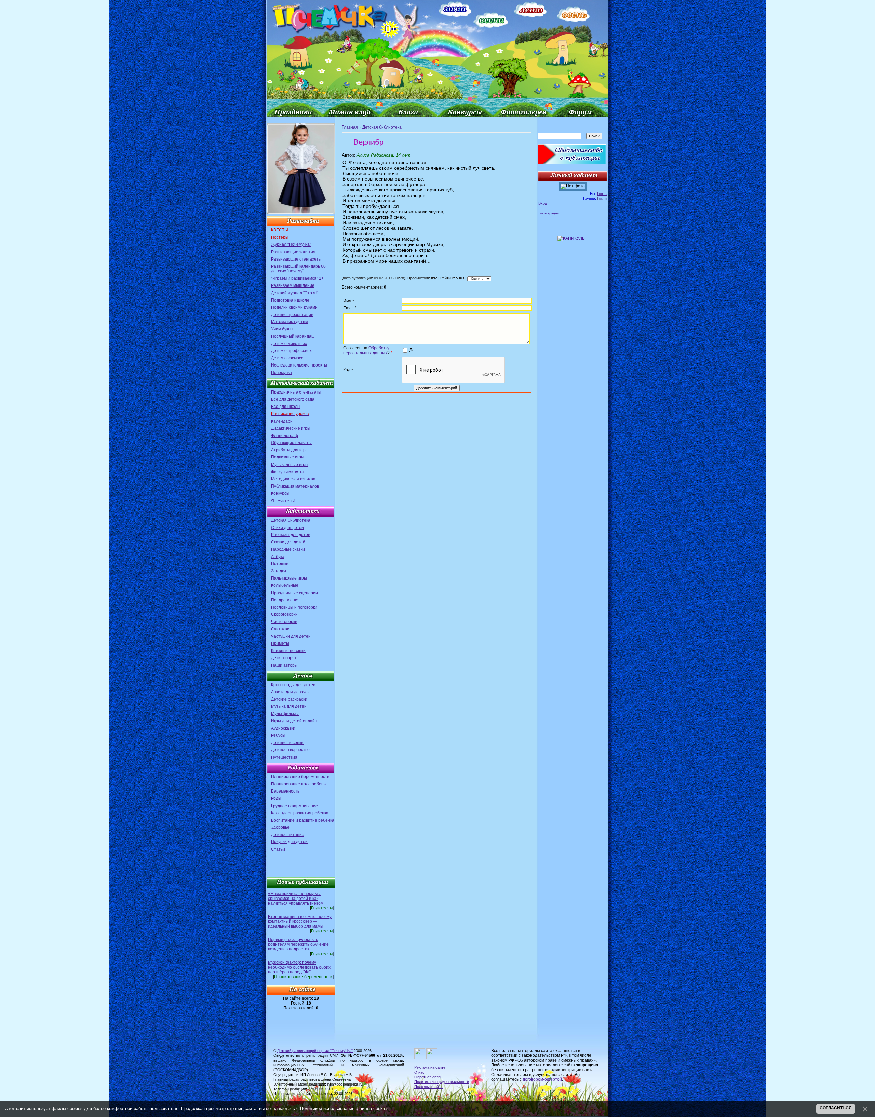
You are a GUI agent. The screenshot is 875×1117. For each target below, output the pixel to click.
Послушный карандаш (293, 336)
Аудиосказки (283, 728)
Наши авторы (284, 665)
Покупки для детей (289, 841)
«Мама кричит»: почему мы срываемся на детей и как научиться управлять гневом (295, 898)
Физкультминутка (287, 471)
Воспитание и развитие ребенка (302, 820)
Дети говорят (284, 657)
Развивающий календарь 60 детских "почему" (298, 269)
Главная (350, 127)
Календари (282, 421)
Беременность (285, 791)
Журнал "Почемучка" (291, 244)
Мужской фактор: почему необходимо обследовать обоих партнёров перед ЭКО (299, 967)
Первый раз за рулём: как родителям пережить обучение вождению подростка (298, 944)
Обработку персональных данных (366, 350)
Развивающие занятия (293, 252)
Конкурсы (280, 493)
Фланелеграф (284, 435)
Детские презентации (292, 314)
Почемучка (281, 372)
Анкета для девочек (290, 692)
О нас (419, 1072)
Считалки (280, 629)
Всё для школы (285, 406)
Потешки (279, 563)
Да (412, 350)
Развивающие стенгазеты (296, 259)
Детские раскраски (289, 699)
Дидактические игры (290, 428)
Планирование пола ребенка (299, 784)
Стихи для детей (287, 527)
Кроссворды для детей (293, 684)
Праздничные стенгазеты (296, 392)
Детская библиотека (290, 520)
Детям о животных (289, 343)
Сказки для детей (288, 542)
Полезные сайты (428, 1087)
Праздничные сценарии (294, 592)
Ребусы (278, 735)
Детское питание (287, 834)
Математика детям (289, 321)
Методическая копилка (293, 479)
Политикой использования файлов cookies (344, 1108)
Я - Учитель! (283, 500)
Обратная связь (428, 1077)
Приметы (280, 643)
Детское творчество (290, 749)
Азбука (277, 556)
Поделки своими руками (294, 307)
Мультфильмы (285, 713)
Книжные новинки (288, 650)
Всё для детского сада (292, 399)
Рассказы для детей (290, 534)
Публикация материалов (295, 486)
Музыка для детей (289, 706)
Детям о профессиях (291, 350)
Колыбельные (284, 585)
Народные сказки (288, 549)
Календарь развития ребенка (299, 813)
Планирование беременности (300, 776)
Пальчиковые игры (289, 578)
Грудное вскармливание (294, 805)
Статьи (278, 849)
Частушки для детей (291, 636)
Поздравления (285, 600)
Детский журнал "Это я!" (294, 293)
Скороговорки (284, 614)
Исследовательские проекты (299, 365)
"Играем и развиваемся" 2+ (297, 278)
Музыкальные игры (289, 464)
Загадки (278, 571)
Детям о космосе (287, 358)
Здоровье (280, 827)
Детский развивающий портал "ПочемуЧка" (315, 1051)
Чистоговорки (284, 621)
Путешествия (284, 757)
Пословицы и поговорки (294, 607)
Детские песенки (287, 742)
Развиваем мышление (292, 285)
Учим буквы (282, 329)
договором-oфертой (542, 1079)
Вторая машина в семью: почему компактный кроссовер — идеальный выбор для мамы (300, 921)
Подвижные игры (287, 457)
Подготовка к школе (290, 300)
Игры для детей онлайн (294, 721)
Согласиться (836, 1108)
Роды (276, 798)
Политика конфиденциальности (441, 1082)
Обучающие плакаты (291, 442)
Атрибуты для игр (288, 450)
